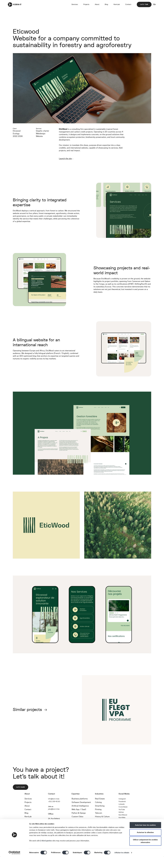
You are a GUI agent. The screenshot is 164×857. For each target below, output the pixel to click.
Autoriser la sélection (145, 832)
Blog (106, 4)
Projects (86, 4)
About (97, 4)
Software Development (81, 802)
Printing (98, 809)
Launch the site (65, 158)
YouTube (122, 809)
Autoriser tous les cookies (145, 825)
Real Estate (100, 799)
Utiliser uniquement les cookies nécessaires (145, 841)
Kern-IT (15, 4)
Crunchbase (123, 807)
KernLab (117, 4)
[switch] (65, 852)
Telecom (98, 813)
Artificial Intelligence (80, 806)
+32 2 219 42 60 (54, 801)
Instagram (122, 799)
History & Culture (102, 816)
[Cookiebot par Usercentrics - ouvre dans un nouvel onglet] (14, 852)
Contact (128, 4)
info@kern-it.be (53, 799)
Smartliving (100, 806)
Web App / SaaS (79, 809)
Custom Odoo (77, 816)
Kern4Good (123, 815)
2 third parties (46, 841)
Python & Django (79, 813)
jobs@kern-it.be (53, 809)
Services (75, 4)
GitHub (121, 812)
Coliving (98, 802)
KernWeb (122, 817)
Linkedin (122, 804)
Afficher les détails (121, 853)
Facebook (122, 801)
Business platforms (80, 799)
